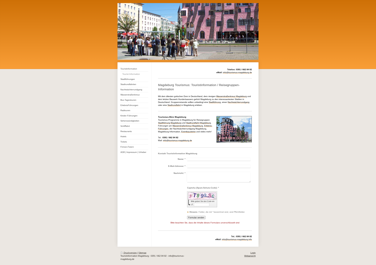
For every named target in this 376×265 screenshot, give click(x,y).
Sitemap (142, 253)
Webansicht (250, 256)
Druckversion (130, 253)
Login (253, 253)
